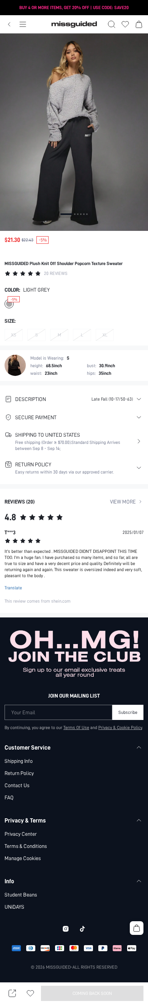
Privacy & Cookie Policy (120, 727)
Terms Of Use (76, 727)
